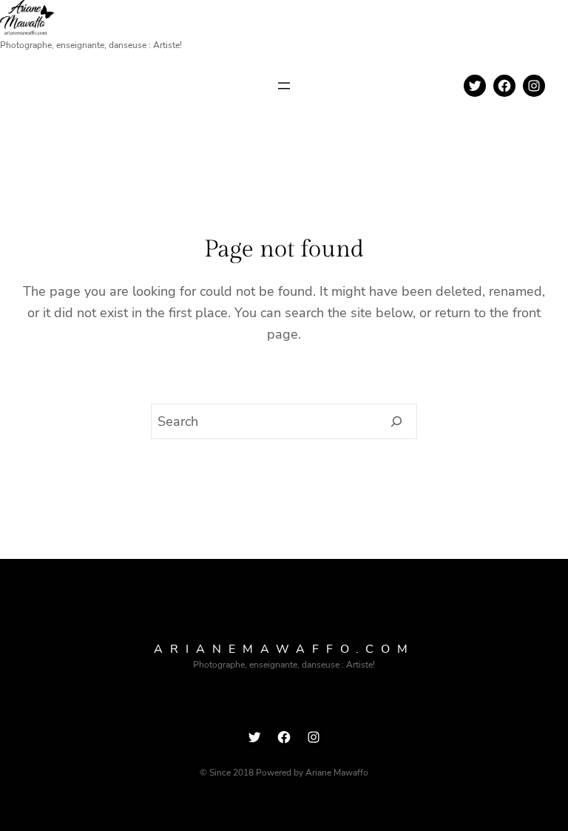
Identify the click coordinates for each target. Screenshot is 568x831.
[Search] (396, 421)
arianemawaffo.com (284, 649)
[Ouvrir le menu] (284, 86)
